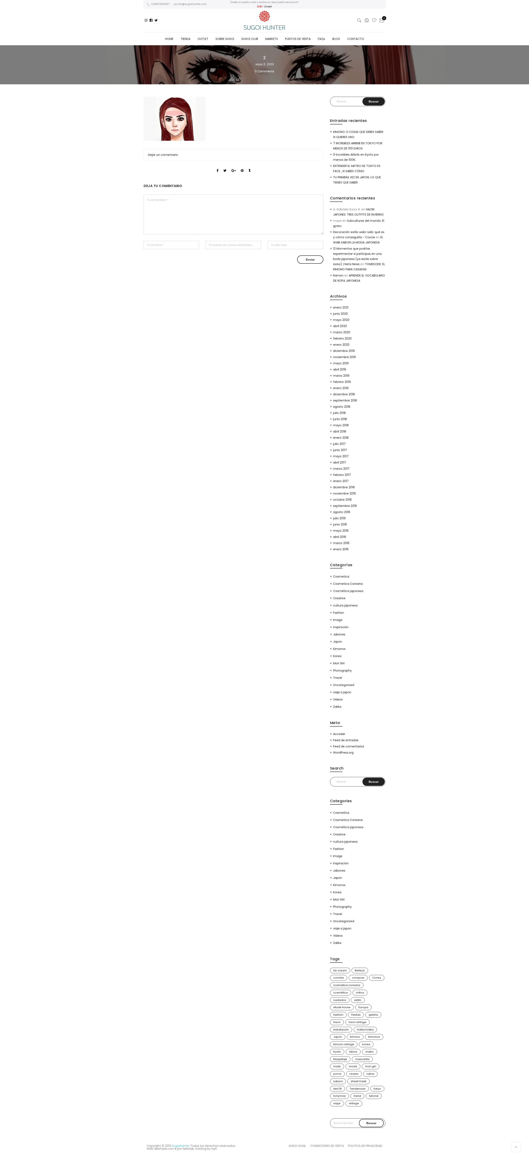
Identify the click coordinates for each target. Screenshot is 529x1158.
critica (360, 993)
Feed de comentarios (348, 746)
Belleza (360, 970)
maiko (369, 1052)
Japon (337, 642)
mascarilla (362, 1059)
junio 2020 (340, 314)
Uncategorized (343, 685)
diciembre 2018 (344, 394)
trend (357, 1096)
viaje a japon (342, 692)
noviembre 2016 (344, 493)
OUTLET (203, 39)
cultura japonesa (345, 605)
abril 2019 (339, 369)
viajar (337, 1103)
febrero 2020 (342, 338)
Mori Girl (338, 663)
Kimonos (339, 649)
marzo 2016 (341, 543)
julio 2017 (339, 444)
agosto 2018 (341, 407)
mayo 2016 (341, 531)
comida (338, 978)
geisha (373, 1015)
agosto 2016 (341, 512)
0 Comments (264, 71)
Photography (342, 670)
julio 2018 (339, 413)
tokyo (377, 1089)
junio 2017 (340, 450)
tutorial (373, 1096)
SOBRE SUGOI (225, 39)
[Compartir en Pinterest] (242, 167)
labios (353, 1052)
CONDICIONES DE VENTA (327, 1146)
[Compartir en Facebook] (217, 167)
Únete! (268, 6)
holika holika (365, 1030)
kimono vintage (343, 1044)
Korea (337, 656)
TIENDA (185, 39)
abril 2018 (339, 431)
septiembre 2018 (345, 400)
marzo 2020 (341, 332)
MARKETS (271, 39)
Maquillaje (340, 1059)
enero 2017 (341, 481)
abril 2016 (339, 537)
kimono (355, 1037)
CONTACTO (355, 39)
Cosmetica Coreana (348, 584)
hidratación (341, 1030)
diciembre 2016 (344, 487)
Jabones (339, 634)
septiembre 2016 (345, 506)
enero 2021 (340, 307)
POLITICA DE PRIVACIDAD (365, 1146)
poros (337, 1074)
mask (337, 1066)
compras (358, 978)
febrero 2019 (342, 382)
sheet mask (358, 1081)
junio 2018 (340, 419)
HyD (214, 1149)
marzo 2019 (341, 376)
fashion (338, 1015)
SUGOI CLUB (249, 39)
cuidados (339, 1000)
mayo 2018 (341, 425)
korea (366, 1044)
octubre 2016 (342, 500)
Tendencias (358, 1089)
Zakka (337, 707)
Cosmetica (341, 576)
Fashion (338, 613)
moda (353, 1066)
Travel (337, 678)
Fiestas (356, 1015)
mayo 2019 (341, 363)
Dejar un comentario (163, 155)
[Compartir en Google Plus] (233, 167)
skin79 (337, 1089)
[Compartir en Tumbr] (249, 167)
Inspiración (341, 627)
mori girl (370, 1066)
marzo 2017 (341, 469)
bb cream (340, 970)
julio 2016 (339, 518)
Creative (339, 598)
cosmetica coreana (346, 985)
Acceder (339, 734)
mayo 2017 (341, 456)
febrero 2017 (342, 475)
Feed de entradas (346, 740)
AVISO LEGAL (297, 1146)
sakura (338, 1081)
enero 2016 (341, 549)
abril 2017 (339, 462)
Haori (337, 1022)
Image (337, 620)
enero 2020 (341, 345)
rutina (370, 1074)
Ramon (338, 275)
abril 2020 (340, 326)
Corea (376, 978)
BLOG (336, 39)
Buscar (371, 1123)
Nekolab (188, 1149)
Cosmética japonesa (348, 591)
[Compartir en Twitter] (224, 167)
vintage (354, 1103)
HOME (169, 39)
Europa (363, 1007)
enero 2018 (341, 438)
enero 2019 (341, 388)
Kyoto (337, 1052)
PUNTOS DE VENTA (298, 39)
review (354, 1074)
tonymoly (339, 1096)
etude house (341, 1007)
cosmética (340, 993)
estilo (357, 1000)
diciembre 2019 (344, 351)
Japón (337, 1037)
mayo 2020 (341, 320)
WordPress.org (343, 753)
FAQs (321, 39)
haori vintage (357, 1022)
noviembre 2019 (344, 357)
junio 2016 (340, 524)
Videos (338, 699)
